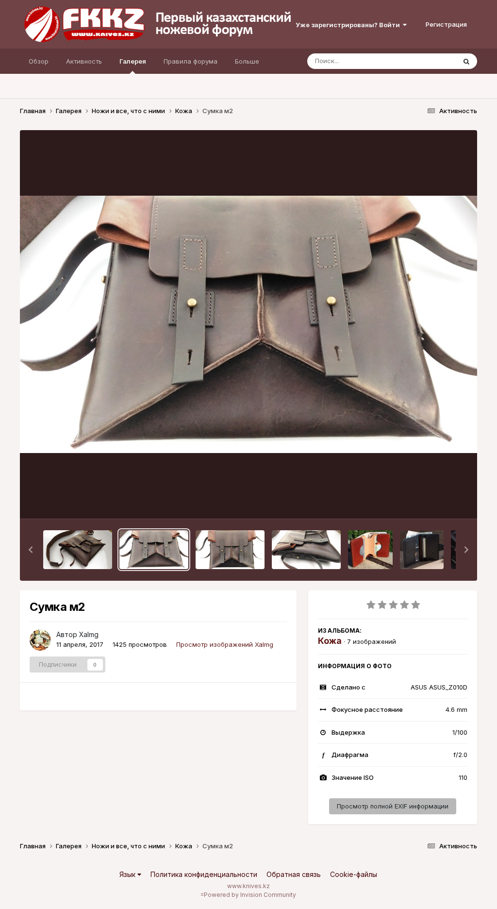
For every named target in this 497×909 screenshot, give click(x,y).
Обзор (39, 61)
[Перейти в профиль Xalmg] (40, 640)
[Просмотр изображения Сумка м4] (306, 549)
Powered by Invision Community (250, 894)
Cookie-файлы (353, 874)
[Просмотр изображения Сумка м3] (77, 549)
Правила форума (190, 61)
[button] (30, 549)
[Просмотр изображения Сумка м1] (230, 549)
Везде (434, 61)
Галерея (132, 61)
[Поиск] (466, 61)
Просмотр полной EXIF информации (392, 806)
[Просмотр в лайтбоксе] (249, 324)
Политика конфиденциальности (203, 874)
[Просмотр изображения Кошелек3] (370, 549)
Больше (247, 61)
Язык (128, 874)
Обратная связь (293, 874)
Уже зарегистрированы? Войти (349, 25)
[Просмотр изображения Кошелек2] (422, 549)
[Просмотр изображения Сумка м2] (153, 549)
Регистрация (446, 24)
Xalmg (89, 634)
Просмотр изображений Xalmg (224, 644)
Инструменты (434, 501)
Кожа (330, 641)
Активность (84, 61)
